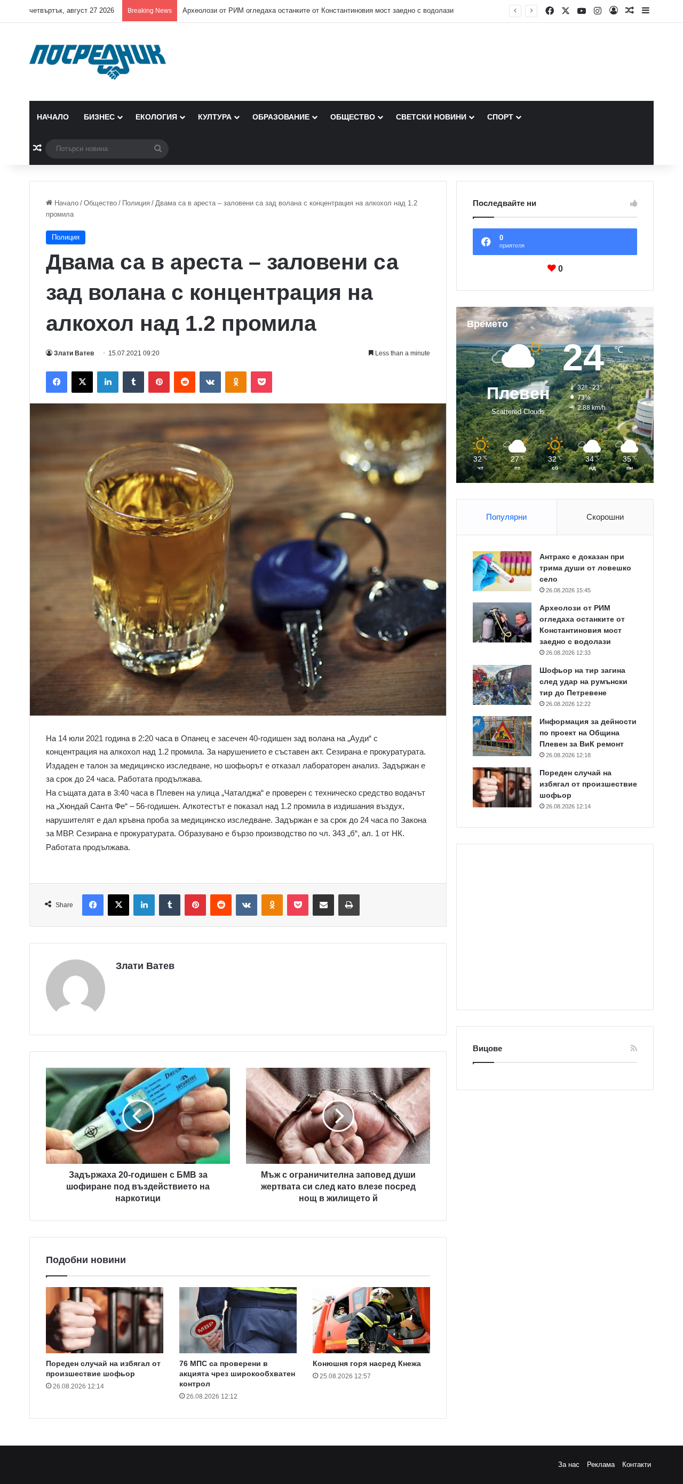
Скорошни (605, 516)
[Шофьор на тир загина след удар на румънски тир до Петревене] (502, 685)
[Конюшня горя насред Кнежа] (371, 1320)
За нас (568, 1465)
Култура (215, 117)
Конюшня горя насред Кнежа (367, 1363)
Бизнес (99, 117)
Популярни (506, 516)
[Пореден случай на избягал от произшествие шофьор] (104, 1320)
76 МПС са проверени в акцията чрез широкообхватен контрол (237, 1373)
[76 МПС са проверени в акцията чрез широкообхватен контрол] (238, 1320)
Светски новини (431, 117)
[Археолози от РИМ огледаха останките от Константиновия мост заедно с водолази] (502, 622)
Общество (352, 117)
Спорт (500, 117)
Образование (280, 117)
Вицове (487, 1048)
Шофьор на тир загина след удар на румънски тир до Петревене (583, 681)
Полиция (136, 203)
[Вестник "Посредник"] (97, 62)
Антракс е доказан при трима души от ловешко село (585, 567)
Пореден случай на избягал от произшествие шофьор (588, 783)
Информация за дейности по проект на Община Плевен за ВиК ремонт (588, 732)
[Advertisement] (555, 927)
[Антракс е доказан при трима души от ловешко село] (502, 571)
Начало (53, 117)
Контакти (636, 1465)
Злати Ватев (74, 353)
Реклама (601, 1465)
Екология (156, 117)
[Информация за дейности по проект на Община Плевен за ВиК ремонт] (502, 736)
